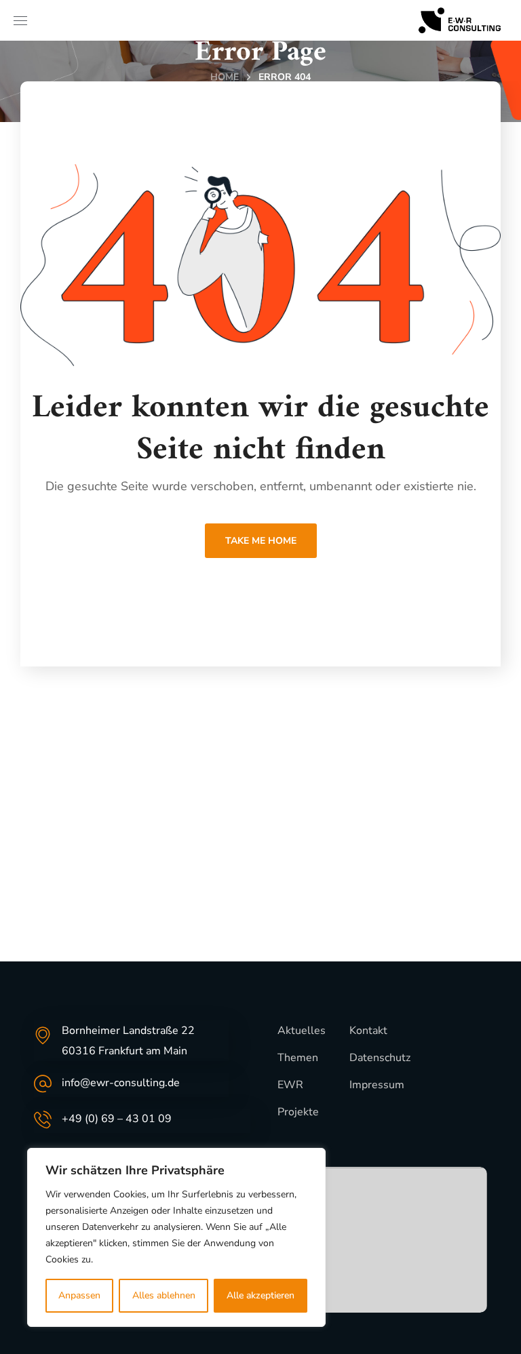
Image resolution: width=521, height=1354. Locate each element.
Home (224, 77)
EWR (290, 1084)
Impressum (376, 1084)
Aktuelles (301, 1030)
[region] (176, 1237)
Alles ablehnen (163, 1295)
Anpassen (79, 1295)
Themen (297, 1057)
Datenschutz (379, 1057)
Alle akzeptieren (260, 1295)
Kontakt (368, 1030)
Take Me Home (260, 540)
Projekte (298, 1111)
